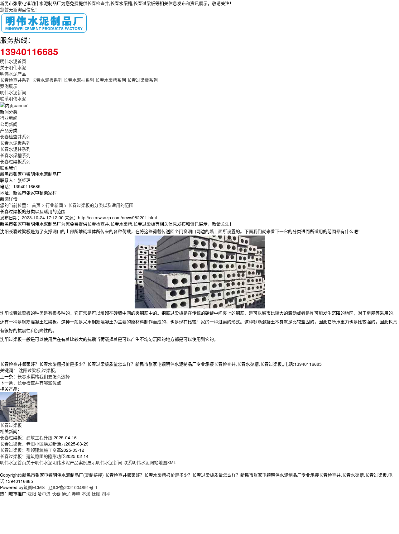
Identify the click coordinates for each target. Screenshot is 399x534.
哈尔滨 (43, 493)
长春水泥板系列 (47, 80)
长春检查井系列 (15, 80)
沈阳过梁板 (30, 370)
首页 (36, 205)
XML (171, 462)
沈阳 (31, 493)
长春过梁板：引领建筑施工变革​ (30, 450)
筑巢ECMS (34, 487)
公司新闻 (8, 124)
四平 (106, 493)
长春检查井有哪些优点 (39, 382)
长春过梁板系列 (142, 80)
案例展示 (8, 86)
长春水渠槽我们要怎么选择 (43, 376)
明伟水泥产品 (13, 73)
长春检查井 (98, 3)
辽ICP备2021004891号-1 (73, 487)
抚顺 (96, 493)
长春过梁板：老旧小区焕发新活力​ (32, 444)
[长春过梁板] (18, 406)
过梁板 (48, 370)
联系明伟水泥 (13, 98)
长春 (56, 493)
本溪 (86, 493)
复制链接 (93, 475)
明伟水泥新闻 (13, 92)
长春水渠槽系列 (110, 80)
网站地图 (158, 462)
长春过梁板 (11, 425)
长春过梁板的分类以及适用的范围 (100, 205)
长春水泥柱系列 (79, 80)
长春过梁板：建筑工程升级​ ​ (27, 437)
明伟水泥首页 (13, 61)
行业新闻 (8, 118)
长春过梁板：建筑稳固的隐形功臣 (32, 456)
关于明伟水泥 (13, 67)
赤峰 (76, 493)
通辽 (66, 493)
